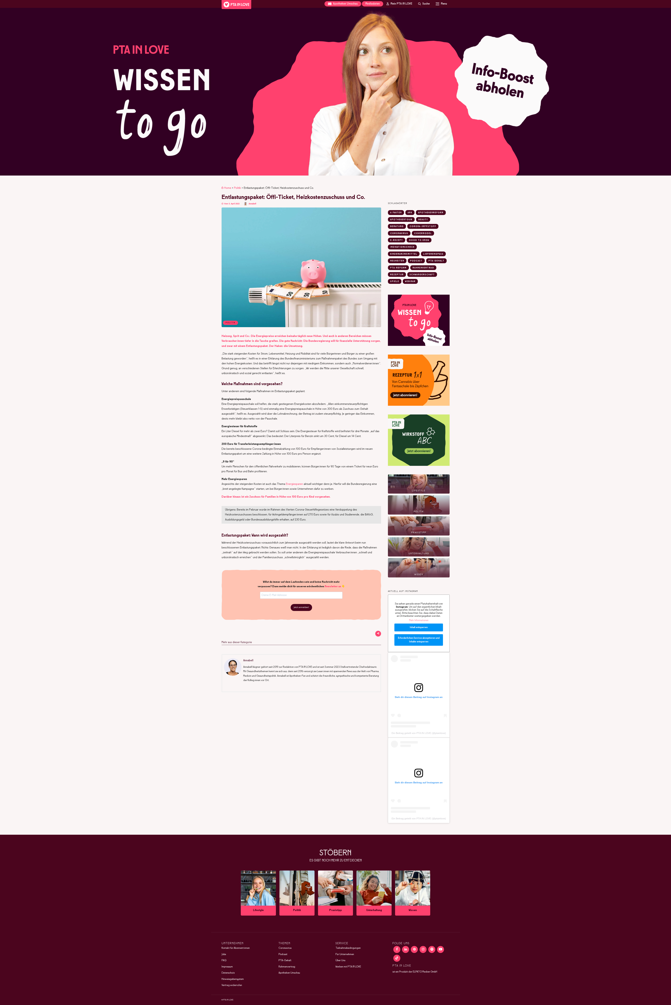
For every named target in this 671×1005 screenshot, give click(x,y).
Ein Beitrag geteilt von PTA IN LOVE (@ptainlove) (419, 733)
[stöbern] (258, 893)
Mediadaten (372, 3)
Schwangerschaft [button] (422, 275)
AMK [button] (410, 213)
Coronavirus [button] (399, 233)
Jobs (224, 954)
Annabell (252, 204)
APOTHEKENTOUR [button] (401, 220)
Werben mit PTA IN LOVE (348, 967)
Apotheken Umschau (345, 3)
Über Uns (340, 960)
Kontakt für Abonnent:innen (236, 948)
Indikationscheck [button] (402, 247)
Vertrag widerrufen (232, 985)
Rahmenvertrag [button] (423, 268)
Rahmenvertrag (287, 967)
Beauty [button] (423, 220)
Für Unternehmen (345, 954)
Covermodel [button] (423, 233)
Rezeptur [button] (397, 275)
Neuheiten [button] (397, 261)
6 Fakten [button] (396, 213)
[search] (424, 4)
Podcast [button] (416, 261)
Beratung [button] (397, 226)
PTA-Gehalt (285, 960)
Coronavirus (285, 948)
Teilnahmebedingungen (348, 948)
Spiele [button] (394, 281)
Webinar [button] (410, 281)
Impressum (227, 967)
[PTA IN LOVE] (236, 4)
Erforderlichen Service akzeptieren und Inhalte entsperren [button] (418, 640)
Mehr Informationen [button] (418, 620)
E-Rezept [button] (396, 240)
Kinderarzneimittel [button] (403, 254)
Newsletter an (333, 586)
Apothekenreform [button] (430, 213)
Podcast (283, 954)
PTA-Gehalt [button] (436, 261)
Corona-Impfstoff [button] (423, 226)
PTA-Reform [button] (398, 268)
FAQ (224, 960)
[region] (335, 92)
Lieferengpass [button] (433, 254)
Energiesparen (294, 484)
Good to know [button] (419, 240)
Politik (237, 188)
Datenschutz (228, 973)
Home (227, 188)
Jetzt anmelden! (301, 607)
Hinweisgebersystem (233, 979)
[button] (335, 92)
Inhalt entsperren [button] (419, 627)
